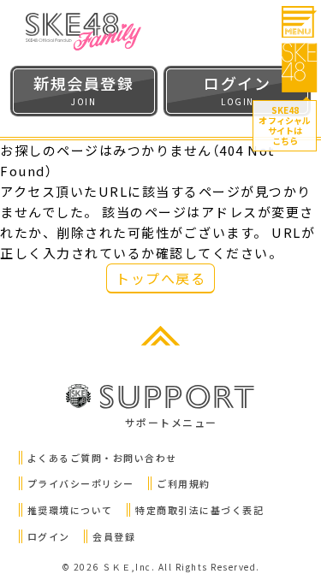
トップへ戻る (160, 278)
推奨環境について (70, 510)
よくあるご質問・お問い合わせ (102, 458)
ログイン (48, 536)
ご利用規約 (184, 483)
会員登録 (113, 536)
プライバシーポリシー (80, 483)
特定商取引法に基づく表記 (199, 510)
